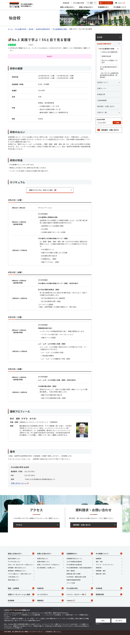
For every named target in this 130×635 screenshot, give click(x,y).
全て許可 (119, 620)
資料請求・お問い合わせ (106, 106)
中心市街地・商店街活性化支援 (76, 577)
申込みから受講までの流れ (109, 61)
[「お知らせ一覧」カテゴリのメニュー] (119, 112)
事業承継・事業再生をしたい (17, 571)
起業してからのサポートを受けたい (48, 565)
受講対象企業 (106, 56)
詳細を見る (98, 623)
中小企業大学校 (78, 3)
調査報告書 (100, 594)
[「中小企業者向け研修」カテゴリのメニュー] (118, 49)
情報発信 (40, 600)
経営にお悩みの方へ (67, 7)
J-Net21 (70, 600)
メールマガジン (42, 594)
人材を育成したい (13, 577)
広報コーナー (102, 88)
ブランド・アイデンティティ (105, 565)
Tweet (30, 44)
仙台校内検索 (101, 119)
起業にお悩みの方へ (86, 7)
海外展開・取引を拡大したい (17, 568)
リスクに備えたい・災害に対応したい (20, 574)
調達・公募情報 (13, 588)
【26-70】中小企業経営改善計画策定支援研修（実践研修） (109, 75)
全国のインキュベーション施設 (19, 594)
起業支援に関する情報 (73, 574)
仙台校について (102, 82)
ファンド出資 (71, 583)
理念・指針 (99, 562)
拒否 (103, 620)
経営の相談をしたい (14, 558)
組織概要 (98, 558)
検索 (117, 122)
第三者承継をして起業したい (46, 568)
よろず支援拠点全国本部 (74, 562)
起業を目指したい (42, 558)
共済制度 (99, 588)
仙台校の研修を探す (43, 29)
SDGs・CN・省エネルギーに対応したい (20, 565)
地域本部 (66, 3)
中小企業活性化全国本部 (74, 565)
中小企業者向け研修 (60, 29)
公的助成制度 (102, 100)
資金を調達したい (13, 580)
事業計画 (98, 568)
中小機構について (120, 7)
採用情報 (11, 600)
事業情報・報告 (101, 571)
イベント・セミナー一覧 (75, 594)
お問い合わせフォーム (19, 483)
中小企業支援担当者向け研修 (108, 68)
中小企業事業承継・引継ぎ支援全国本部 (79, 568)
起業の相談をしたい (43, 562)
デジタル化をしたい (14, 562)
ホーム (10, 29)
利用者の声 (101, 94)
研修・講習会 (71, 571)
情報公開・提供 (101, 574)
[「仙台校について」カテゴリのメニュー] (119, 82)
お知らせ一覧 (102, 112)
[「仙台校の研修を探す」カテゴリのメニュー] (119, 44)
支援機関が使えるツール (74, 558)
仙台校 (31, 29)
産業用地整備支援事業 (73, 580)
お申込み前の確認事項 (109, 52)
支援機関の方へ (103, 7)
